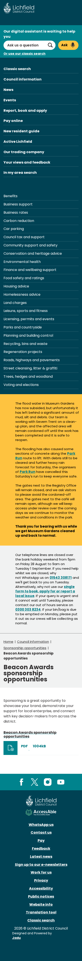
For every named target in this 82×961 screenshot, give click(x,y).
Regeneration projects (22, 351)
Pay (41, 840)
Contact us (41, 832)
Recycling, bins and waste (25, 343)
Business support (18, 204)
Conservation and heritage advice (32, 253)
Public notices (41, 896)
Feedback (41, 848)
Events (9, 100)
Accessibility (41, 888)
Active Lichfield (17, 141)
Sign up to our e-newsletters (41, 864)
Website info (41, 904)
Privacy (41, 880)
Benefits (10, 196)
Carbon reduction (18, 220)
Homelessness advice (21, 294)
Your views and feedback (26, 162)
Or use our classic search (24, 53)
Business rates (15, 212)
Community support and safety (30, 245)
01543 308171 (61, 577)
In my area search (20, 172)
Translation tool (41, 912)
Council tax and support (24, 237)
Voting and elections (21, 384)
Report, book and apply (25, 110)
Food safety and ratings (23, 278)
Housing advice (16, 286)
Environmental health (22, 261)
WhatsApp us (41, 824)
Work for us (41, 872)
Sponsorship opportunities (24, 648)
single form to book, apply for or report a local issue (45, 591)
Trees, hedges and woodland (28, 376)
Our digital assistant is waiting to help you (39, 34)
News (8, 89)
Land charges (15, 302)
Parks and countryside (22, 327)
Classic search (17, 68)
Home (8, 641)
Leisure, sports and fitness (25, 310)
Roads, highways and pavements (31, 360)
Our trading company (23, 151)
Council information (22, 79)
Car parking (13, 228)
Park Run (27, 471)
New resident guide (21, 131)
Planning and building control (28, 335)
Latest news (41, 856)
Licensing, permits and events (28, 319)
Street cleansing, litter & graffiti (30, 368)
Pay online (13, 120)
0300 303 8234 (28, 609)
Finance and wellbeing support (29, 269)
